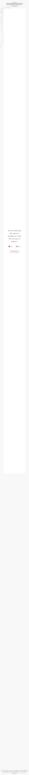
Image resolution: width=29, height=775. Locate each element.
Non (19, 246)
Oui (11, 246)
